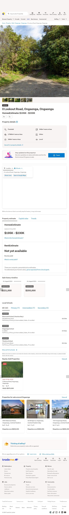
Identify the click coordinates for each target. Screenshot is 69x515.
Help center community (53, 495)
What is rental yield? (11, 259)
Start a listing (37, 460)
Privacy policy (35, 507)
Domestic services (30, 487)
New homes (34, 19)
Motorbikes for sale (52, 471)
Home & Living (8, 477)
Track (58, 155)
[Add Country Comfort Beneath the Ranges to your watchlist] (21, 402)
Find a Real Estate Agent (32, 477)
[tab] (8, 168)
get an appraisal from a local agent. (38, 270)
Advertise (29, 507)
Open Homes (29, 473)
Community (50, 482)
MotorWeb (30, 501)
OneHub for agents (30, 475)
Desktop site (4, 507)
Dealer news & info (52, 475)
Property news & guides (32, 469)
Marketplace (8, 466)
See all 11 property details (12, 145)
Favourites (53, 460)
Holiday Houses (51, 501)
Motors (49, 466)
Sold (28, 19)
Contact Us (64, 507)
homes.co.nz (20, 501)
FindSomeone (63, 501)
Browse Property (7, 19)
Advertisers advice (9, 491)
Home (3, 23)
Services (28, 482)
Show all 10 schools (8, 350)
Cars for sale (50, 469)
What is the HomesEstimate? (13, 238)
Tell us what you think (48, 454)
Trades (27, 485)
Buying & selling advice (53, 473)
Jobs (5, 482)
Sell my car (50, 477)
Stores (6, 471)
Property (8, 23)
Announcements (51, 487)
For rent (23, 19)
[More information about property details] (17, 122)
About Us (11, 507)
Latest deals (7, 469)
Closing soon (7, 473)
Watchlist (45, 460)
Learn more (33, 454)
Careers (18, 507)
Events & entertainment (32, 489)
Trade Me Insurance (7, 501)
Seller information (52, 493)
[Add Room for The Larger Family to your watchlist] (47, 402)
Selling (56, 19)
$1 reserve (7, 475)
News (23, 507)
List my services (30, 493)
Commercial (42, 19)
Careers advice (8, 487)
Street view (8, 175)
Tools (63, 19)
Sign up (60, 14)
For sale (17, 19)
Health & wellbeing (30, 491)
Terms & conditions (44, 507)
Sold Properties (30, 471)
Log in (64, 14)
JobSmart (6, 489)
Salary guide (7, 493)
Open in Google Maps (20, 175)
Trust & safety (51, 489)
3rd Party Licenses (52, 491)
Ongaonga (18, 23)
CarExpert (40, 501)
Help (48, 485)
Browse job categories (10, 485)
